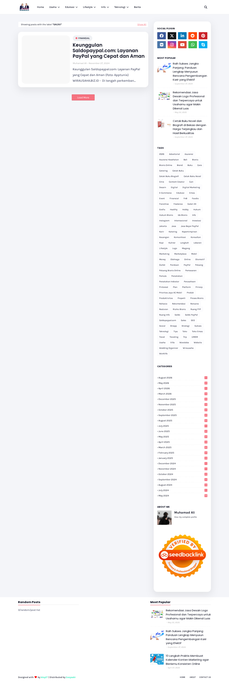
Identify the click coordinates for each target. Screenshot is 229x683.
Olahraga (174, 259)
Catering (163, 170)
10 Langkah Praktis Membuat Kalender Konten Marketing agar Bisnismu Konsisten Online (187, 660)
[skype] (203, 44)
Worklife (163, 353)
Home (182, 677)
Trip (185, 337)
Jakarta (163, 226)
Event (162, 198)
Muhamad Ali (80, 63)
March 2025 (182, 447)
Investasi (196, 220)
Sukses (197, 326)
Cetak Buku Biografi (169, 176)
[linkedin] (182, 35)
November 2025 (183, 404)
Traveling (174, 337)
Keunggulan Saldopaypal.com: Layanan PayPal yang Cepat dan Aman (109, 50)
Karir (161, 231)
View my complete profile (185, 517)
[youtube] (182, 44)
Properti (182, 298)
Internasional (180, 220)
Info (194, 215)
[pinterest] (203, 35)
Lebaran (197, 242)
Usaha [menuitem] (53, 7)
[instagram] (172, 44)
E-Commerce (165, 193)
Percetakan (176, 276)
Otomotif (199, 259)
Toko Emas (197, 331)
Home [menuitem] (40, 7)
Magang (186, 248)
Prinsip (199, 287)
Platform (186, 287)
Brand (180, 165)
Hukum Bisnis (166, 215)
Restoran (163, 309)
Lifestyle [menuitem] (87, 7)
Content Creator (176, 182)
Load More (83, 97)
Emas (192, 193)
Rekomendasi (179, 303)
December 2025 (182, 399)
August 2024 (183, 485)
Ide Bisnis (182, 215)
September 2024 (182, 479)
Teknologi (164, 331)
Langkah (184, 242)
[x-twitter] (172, 35)
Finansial (84, 38)
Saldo (177, 315)
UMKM (195, 337)
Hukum (197, 209)
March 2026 (183, 393)
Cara (199, 165)
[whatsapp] (192, 44)
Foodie (195, 198)
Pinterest (163, 287)
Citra (161, 182)
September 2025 (182, 415)
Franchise (164, 204)
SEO (193, 320)
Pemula (163, 276)
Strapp (173, 326)
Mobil (194, 254)
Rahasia (163, 303)
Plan (175, 287)
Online (187, 259)
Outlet (162, 265)
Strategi (186, 326)
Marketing (164, 254)
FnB (185, 198)
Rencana (194, 303)
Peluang (199, 265)
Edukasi (180, 193)
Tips (176, 331)
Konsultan (196, 237)
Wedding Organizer (168, 348)
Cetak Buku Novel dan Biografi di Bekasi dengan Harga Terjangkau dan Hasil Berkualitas (189, 127)
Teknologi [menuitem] (119, 7)
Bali (185, 159)
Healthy (173, 209)
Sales (183, 320)
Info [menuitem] (103, 7)
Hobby (185, 209)
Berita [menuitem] (137, 7)
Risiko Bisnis (179, 309)
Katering (173, 231)
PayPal (187, 265)
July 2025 (182, 426)
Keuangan (164, 237)
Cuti (191, 182)
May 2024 (183, 495)
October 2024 (182, 474)
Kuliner (172, 242)
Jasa (174, 226)
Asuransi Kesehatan (169, 159)
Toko (184, 331)
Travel (162, 337)
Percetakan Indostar (169, 281)
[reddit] (192, 35)
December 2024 (182, 463)
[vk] (161, 44)
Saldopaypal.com (167, 320)
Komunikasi (180, 237)
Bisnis (195, 159)
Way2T (44, 677)
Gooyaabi (71, 677)
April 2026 (182, 388)
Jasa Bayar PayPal (190, 226)
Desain (162, 187)
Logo (174, 248)
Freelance (178, 204)
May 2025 (182, 436)
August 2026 (182, 377)
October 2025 (182, 409)
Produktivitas (166, 298)
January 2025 (183, 458)
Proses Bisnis (196, 298)
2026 (161, 154)
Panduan (174, 265)
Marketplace (180, 254)
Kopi (161, 242)
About (193, 677)
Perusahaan (190, 281)
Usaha (162, 342)
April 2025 (183, 442)
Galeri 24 (191, 204)
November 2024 (182, 468)
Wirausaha (188, 348)
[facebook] (161, 35)
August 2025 (182, 420)
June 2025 (182, 431)
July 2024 (182, 490)
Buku (190, 165)
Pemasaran (190, 270)
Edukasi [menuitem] (69, 7)
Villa (172, 342)
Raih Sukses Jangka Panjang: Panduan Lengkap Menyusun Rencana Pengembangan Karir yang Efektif (190, 72)
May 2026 (182, 383)
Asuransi (189, 154)
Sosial (162, 326)
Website (198, 342)
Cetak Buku (178, 170)
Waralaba (184, 342)
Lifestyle (163, 248)
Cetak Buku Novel (192, 176)
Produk (190, 292)
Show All (141, 24)
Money (162, 259)
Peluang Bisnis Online (170, 270)
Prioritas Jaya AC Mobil (170, 292)
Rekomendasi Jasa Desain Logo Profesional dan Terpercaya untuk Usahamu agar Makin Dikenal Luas (188, 100)
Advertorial (174, 154)
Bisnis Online (165, 165)
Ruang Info (164, 315)
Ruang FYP (196, 309)
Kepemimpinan (189, 231)
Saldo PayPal (191, 315)
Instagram (164, 220)
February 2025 (182, 452)
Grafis (162, 209)
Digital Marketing (191, 187)
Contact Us (205, 677)
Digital (174, 187)
